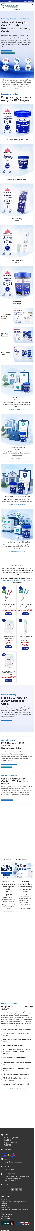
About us (3, 1213)
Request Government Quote (17, 504)
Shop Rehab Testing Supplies (17, 409)
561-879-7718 (11, 1)
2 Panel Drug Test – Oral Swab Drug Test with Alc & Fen (8, 672)
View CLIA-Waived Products (9, 764)
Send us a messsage (7, 800)
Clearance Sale (5, 1211)
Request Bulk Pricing (6, 50)
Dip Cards (4, 1203)
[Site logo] (9, 5)
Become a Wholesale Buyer (17, 551)
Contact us (23, 1089)
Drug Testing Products (7, 1200)
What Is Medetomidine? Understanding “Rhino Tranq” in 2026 (25, 886)
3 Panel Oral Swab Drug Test (25, 637)
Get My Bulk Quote (6, 720)
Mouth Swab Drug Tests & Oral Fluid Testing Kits (14, 1209)
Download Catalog (6, 767)
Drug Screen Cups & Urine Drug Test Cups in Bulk (15, 1202)
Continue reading (8, 911)
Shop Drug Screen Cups (8, 53)
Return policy (5, 1216)
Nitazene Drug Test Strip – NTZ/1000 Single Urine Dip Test (8, 606)
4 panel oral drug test (9, 636)
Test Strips (4, 1205)
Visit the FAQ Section (13, 1089)
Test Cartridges (5, 1207)
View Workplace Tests (17, 459)
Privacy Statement (6, 1215)
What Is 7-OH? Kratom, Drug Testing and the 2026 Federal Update (8, 888)
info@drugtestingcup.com (14, 1162)
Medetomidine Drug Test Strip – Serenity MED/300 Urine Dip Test (25, 606)
